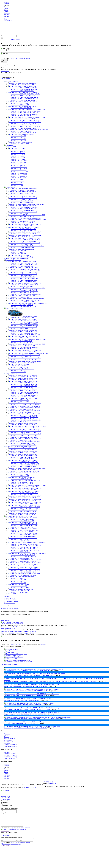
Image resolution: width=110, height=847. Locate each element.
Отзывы (6, 11)
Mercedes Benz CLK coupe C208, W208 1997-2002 (25, 404)
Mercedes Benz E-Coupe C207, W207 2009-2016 (24, 199)
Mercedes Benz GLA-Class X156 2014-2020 (23, 362)
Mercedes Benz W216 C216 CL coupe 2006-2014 (24, 567)
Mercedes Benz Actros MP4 (18, 140)
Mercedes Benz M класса (18, 156)
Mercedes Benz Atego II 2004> (19, 592)
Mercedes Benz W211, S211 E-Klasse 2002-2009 (24, 97)
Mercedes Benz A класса (18, 150)
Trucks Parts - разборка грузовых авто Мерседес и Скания (17, 633)
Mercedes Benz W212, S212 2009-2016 (22, 202)
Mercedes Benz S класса (18, 157)
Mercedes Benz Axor (17, 184)
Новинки (7, 596)
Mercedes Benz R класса (18, 179)
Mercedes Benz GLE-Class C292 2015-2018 (23, 345)
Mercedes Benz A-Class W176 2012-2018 (22, 84)
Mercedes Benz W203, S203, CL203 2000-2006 (24, 87)
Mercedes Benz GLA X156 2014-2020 (21, 226)
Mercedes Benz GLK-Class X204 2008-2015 (23, 233)
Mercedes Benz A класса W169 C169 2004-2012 (24, 376)
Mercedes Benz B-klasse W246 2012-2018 (22, 193)
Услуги (6, 10)
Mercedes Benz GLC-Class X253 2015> (22, 286)
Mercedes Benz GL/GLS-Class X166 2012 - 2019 (24, 486)
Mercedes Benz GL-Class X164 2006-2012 (23, 119)
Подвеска (14, 658)
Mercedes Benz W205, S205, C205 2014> (22, 91)
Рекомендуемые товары (11, 601)
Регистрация (8, 20)
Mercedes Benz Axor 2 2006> (19, 365)
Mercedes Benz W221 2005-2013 (20, 103)
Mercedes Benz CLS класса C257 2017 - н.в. (23, 409)
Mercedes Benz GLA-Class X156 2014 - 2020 (23, 490)
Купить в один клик (20, 829)
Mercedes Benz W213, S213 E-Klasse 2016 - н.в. (24, 325)
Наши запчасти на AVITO (8, 628)
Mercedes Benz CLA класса (19, 163)
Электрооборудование (25, 661)
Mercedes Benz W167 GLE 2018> (20, 421)
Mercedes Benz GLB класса (19, 174)
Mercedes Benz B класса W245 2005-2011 (23, 379)
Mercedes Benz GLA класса (19, 168)
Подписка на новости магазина (10, 608)
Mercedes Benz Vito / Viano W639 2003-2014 (23, 445)
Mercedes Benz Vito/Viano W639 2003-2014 (23, 132)
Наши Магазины (5, 620)
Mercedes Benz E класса (18, 154)
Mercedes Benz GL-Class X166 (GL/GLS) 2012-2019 (26, 120)
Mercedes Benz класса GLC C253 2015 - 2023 (24, 435)
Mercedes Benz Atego (17, 185)
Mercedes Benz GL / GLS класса (20, 171)
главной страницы (16, 644)
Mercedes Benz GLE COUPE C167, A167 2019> (24, 544)
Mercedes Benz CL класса (18, 162)
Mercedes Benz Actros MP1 (18, 136)
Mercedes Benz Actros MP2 (18, 137)
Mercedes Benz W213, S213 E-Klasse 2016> (23, 100)
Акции (6, 8)
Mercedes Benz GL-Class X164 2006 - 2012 (23, 427)
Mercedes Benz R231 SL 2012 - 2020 (21, 479)
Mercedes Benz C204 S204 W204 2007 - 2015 (24, 457)
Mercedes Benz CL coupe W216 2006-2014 (23, 196)
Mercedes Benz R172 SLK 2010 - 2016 (22, 483)
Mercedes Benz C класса (18, 153)
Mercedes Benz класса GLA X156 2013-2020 (23, 432)
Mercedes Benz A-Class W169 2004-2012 (22, 519)
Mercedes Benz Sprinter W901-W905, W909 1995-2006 (26, 300)
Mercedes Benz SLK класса (19, 160)
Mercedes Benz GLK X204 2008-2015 (21, 440)
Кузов (10, 650)
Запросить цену (16, 844)
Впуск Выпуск (18, 657)
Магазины (7, 13)
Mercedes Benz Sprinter (17, 181)
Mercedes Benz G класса (18, 165)
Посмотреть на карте (30, 787)
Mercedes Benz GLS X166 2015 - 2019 (22, 342)
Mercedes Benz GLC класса (19, 176)
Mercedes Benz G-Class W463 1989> (21, 108)
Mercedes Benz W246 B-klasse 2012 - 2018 (23, 452)
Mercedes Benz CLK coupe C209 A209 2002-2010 (25, 352)
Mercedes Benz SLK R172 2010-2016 (21, 244)
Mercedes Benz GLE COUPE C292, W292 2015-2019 (26, 111)
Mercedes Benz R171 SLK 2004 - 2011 (22, 482)
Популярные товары (10, 598)
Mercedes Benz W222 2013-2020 (20, 105)
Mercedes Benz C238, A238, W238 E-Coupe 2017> (25, 94)
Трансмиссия (17, 655)
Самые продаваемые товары (9, 664)
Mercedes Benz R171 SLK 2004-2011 (21, 412)
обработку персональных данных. (21, 58)
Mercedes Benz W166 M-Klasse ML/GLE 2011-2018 (25, 471)
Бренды (6, 14)
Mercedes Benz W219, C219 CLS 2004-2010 (23, 128)
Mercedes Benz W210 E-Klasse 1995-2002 (23, 95)
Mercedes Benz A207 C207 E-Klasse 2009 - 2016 (24, 462)
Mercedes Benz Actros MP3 (18, 139)
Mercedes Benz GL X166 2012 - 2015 (21, 341)
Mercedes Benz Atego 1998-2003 (20, 590)
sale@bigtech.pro (51, 783)
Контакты (7, 3)
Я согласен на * (16, 827)
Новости (6, 16)
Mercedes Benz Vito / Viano (18, 177)
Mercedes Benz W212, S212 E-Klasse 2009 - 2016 (25, 465)
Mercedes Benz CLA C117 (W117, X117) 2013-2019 (25, 359)
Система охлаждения (24, 660)
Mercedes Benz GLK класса (19, 173)
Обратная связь (5, 796)
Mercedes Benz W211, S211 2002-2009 (22, 201)
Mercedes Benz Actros (17, 182)
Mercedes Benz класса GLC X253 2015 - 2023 (24, 437)
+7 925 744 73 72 (5, 39)
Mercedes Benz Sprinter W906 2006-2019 (22, 247)
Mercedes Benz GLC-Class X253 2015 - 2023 (23, 230)
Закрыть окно (5, 71)
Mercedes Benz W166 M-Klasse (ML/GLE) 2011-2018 (26, 115)
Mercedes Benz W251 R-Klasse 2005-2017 (23, 424)
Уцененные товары (9, 603)
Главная (6, 2)
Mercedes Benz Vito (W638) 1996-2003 (22, 131)
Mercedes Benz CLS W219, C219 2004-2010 (23, 241)
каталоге (42, 644)
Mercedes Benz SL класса (18, 159)
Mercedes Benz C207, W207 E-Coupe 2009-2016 (24, 275)
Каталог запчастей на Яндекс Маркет (12, 623)
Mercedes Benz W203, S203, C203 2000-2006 (24, 331)
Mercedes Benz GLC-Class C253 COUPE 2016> (24, 284)
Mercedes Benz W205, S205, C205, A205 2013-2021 (25, 387)
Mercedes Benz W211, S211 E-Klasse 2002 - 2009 (25, 463)
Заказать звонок (15, 39)
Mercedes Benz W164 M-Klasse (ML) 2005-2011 (24, 114)
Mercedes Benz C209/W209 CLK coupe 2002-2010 (25, 269)
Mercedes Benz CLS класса (18, 170)
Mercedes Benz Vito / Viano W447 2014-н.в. (23, 443)
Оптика (12, 652)
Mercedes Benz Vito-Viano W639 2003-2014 (23, 511)
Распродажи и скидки (10, 599)
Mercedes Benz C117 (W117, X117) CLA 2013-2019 (25, 123)
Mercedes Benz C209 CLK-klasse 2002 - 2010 (24, 503)
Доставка (7, 6)
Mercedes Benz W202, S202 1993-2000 (22, 383)
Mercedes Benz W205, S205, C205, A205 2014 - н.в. (25, 334)
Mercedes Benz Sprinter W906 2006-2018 (22, 302)
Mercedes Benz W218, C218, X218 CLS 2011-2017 (25, 126)
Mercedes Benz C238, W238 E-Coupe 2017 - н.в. (24, 322)
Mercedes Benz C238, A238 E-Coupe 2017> (23, 531)
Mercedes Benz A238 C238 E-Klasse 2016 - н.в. (24, 396)
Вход (5, 19)
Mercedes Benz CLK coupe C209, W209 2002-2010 (25, 406)
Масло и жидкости (21, 654)
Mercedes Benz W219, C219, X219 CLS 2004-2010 (25, 508)
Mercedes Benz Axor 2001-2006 (20, 143)
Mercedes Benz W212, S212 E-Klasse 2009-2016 (24, 98)
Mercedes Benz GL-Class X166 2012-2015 (23, 222)
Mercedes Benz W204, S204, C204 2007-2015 (24, 89)
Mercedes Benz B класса (18, 151)
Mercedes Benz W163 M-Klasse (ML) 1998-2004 (24, 112)
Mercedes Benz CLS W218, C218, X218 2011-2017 (25, 239)
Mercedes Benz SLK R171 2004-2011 (21, 356)
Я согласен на (16, 58)
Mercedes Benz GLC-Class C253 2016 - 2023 (23, 229)
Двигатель (15, 649)
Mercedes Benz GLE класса (19, 167)
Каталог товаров (5, 78)
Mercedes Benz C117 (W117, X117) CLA (22, 236)
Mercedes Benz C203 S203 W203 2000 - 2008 (24, 455)
